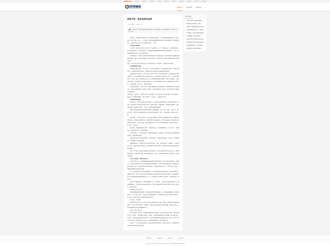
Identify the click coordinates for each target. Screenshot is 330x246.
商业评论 (137, 1)
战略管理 (144, 1)
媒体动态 (204, 1)
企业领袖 (152, 1)
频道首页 (179, 7)
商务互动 (166, 1)
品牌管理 (189, 1)
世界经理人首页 (128, 1)
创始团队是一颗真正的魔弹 (193, 48)
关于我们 (148, 238)
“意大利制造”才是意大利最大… (194, 20)
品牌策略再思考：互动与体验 (194, 45)
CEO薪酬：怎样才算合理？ (193, 36)
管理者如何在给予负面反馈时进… (195, 42)
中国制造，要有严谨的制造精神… (195, 33)
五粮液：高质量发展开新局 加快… (195, 26)
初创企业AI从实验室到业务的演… (195, 39)
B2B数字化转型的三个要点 (193, 23)
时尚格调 (181, 1)
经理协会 (174, 1)
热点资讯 (189, 7)
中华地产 (196, 1)
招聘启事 (159, 238)
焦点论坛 (198, 7)
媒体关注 (170, 238)
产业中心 (159, 1)
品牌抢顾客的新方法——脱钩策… (195, 30)
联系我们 (181, 238)
